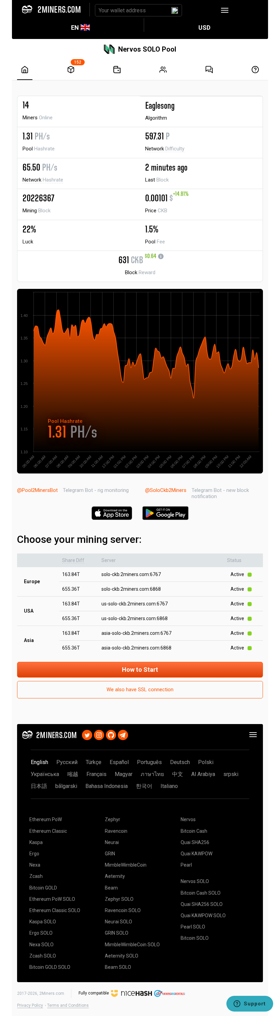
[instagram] (99, 734)
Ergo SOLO (41, 933)
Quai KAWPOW (196, 853)
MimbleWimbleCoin (125, 865)
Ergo (34, 853)
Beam (111, 888)
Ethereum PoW (45, 819)
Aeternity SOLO (121, 956)
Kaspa (36, 842)
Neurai (112, 842)
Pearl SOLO (193, 927)
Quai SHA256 (195, 842)
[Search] (174, 10)
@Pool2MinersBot (37, 490)
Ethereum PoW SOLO (52, 899)
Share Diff (73, 560)
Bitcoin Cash (194, 831)
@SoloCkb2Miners (165, 490)
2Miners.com (51, 993)
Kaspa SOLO (42, 921)
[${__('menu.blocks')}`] (70, 69)
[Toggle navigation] (225, 10)
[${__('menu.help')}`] (255, 69)
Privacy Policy (30, 1005)
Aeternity (115, 876)
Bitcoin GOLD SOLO (49, 967)
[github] (111, 734)
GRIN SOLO (116, 933)
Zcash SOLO (42, 956)
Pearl (186, 865)
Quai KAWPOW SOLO (203, 915)
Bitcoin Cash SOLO (201, 893)
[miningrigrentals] (169, 993)
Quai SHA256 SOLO (202, 904)
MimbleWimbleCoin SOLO (132, 944)
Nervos (188, 819)
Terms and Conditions (68, 1005)
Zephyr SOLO (119, 899)
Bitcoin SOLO (195, 938)
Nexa (34, 865)
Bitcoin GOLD (43, 888)
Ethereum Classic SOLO (54, 910)
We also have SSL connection (140, 689)
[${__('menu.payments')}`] (117, 69)
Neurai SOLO (118, 921)
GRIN (110, 853)
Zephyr (112, 819)
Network (164, 149)
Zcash (36, 876)
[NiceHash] (131, 993)
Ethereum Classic (48, 831)
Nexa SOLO (41, 944)
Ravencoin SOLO (123, 910)
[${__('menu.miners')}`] (163, 69)
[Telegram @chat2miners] (123, 734)
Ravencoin (116, 831)
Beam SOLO (118, 967)
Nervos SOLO (195, 881)
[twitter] (87, 734)
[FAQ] (209, 69)
